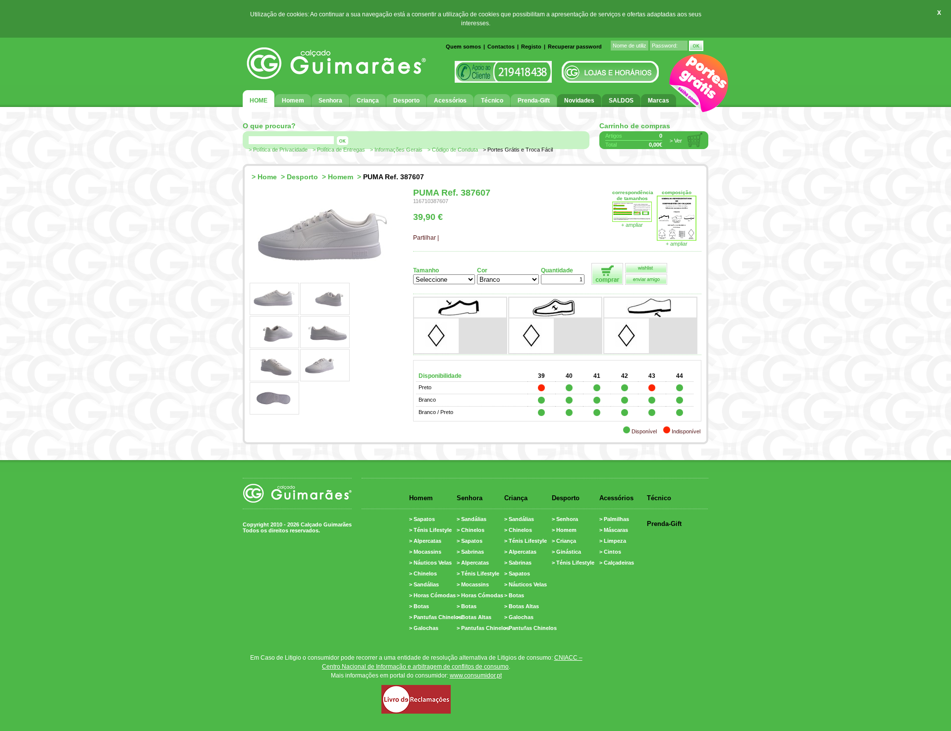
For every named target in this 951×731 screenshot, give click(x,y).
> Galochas (423, 628)
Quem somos (463, 47)
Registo (531, 47)
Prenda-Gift (664, 523)
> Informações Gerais (396, 150)
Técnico (659, 498)
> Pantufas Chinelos (435, 617)
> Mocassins (425, 552)
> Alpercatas (425, 541)
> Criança (564, 541)
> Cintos (610, 552)
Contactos (501, 47)
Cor (482, 270)
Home (267, 177)
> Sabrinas (470, 552)
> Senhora (565, 519)
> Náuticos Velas (430, 563)
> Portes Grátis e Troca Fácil (518, 150)
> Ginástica (566, 552)
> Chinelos (423, 573)
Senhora (469, 498)
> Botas (419, 606)
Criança (516, 498)
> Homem (564, 530)
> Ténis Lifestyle (430, 530)
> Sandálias (424, 584)
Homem (340, 177)
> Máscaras (613, 530)
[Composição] (676, 239)
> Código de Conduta (452, 150)
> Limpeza (612, 541)
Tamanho (426, 270)
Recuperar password (575, 47)
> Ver (676, 141)
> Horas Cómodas (432, 595)
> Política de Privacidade (278, 150)
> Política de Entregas (339, 150)
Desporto (302, 177)
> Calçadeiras (616, 563)
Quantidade (557, 270)
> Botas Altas (474, 617)
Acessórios (616, 498)
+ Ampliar (676, 244)
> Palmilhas (614, 519)
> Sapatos (422, 519)
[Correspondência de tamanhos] (632, 220)
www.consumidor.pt (476, 675)
